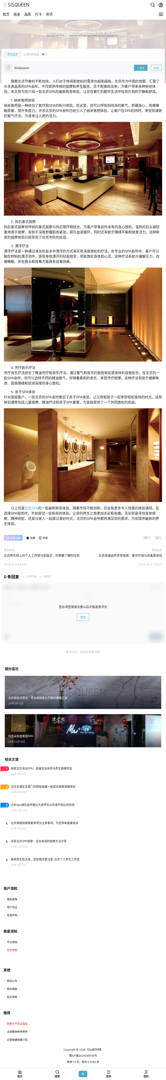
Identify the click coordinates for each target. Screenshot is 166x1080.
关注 (142, 68)
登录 (83, 617)
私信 (156, 68)
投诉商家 (12, 997)
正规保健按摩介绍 (17, 1039)
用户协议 (12, 907)
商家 (16, 14)
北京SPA (31, 508)
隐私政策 (12, 899)
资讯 (49, 14)
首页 (6, 14)
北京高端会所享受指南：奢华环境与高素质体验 (130, 555)
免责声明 (12, 915)
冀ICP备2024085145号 (83, 1055)
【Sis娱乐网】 (94, 1049)
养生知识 (12, 54)
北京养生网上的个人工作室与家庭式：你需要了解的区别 (42, 555)
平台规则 (12, 942)
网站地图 (12, 989)
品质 (27, 14)
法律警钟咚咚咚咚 (17, 1031)
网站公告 (12, 981)
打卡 (38, 14)
